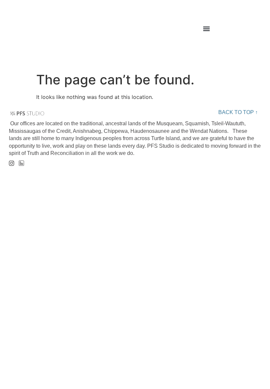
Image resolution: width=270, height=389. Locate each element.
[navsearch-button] (255, 30)
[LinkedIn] (21, 161)
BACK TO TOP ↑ (238, 112)
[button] (206, 28)
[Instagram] (11, 161)
